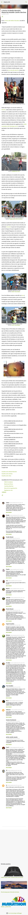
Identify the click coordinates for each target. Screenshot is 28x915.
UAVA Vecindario (16, 291)
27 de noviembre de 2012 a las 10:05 (16, 747)
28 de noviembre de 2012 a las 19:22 (14, 770)
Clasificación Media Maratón (9, 471)
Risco (7, 700)
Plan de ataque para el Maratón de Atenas (10, 892)
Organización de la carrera (15, 219)
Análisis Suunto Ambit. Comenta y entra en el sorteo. (12, 877)
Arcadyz (8, 662)
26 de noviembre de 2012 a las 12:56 (13, 610)
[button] (2, 17)
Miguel (8, 588)
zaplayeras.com (16, 171)
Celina (7, 502)
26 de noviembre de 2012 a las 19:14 (17, 662)
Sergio (7, 515)
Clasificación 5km (6, 475)
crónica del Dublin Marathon (12, 20)
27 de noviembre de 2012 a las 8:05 (13, 721)
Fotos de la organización (10, 488)
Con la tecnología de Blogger (15, 913)
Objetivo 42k (7, 2)
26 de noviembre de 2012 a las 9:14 (16, 569)
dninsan (8, 635)
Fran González (9, 685)
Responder (9, 512)
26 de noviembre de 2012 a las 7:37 (16, 502)
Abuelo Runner (10, 609)
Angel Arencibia (10, 623)
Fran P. (7, 747)
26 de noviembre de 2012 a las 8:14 (13, 538)
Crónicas (4, 492)
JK (6, 770)
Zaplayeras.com (8, 490)
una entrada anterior (13, 70)
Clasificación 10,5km (7, 473)
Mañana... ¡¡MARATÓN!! (6, 906)
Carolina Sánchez (8, 486)
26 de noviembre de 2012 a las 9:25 (14, 580)
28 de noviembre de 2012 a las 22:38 (14, 785)
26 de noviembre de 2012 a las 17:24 (17, 635)
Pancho (3, 109)
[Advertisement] (14, 845)
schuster (8, 597)
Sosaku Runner (9, 537)
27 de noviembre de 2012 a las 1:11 (17, 709)
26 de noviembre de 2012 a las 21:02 (16, 700)
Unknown (8, 709)
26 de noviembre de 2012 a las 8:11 (16, 515)
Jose (23, 295)
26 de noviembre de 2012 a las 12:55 (18, 597)
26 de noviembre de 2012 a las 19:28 (13, 687)
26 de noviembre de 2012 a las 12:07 (17, 588)
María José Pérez (8, 484)
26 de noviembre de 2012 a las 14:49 (13, 625)
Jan (7, 580)
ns (6, 785)
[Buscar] (26, 2)
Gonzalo (8, 226)
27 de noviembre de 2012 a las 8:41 (13, 738)
